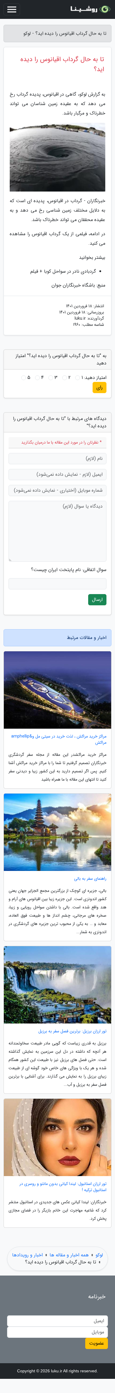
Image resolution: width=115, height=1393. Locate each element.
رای (99, 387)
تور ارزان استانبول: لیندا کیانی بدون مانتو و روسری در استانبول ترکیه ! (62, 1187)
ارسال (97, 599)
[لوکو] (89, 9)
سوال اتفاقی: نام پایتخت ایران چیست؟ (68, 569)
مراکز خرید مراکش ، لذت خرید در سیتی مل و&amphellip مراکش (58, 739)
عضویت (96, 1343)
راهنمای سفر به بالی (90, 879)
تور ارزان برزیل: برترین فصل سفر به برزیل (72, 1031)
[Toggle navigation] (12, 9)
